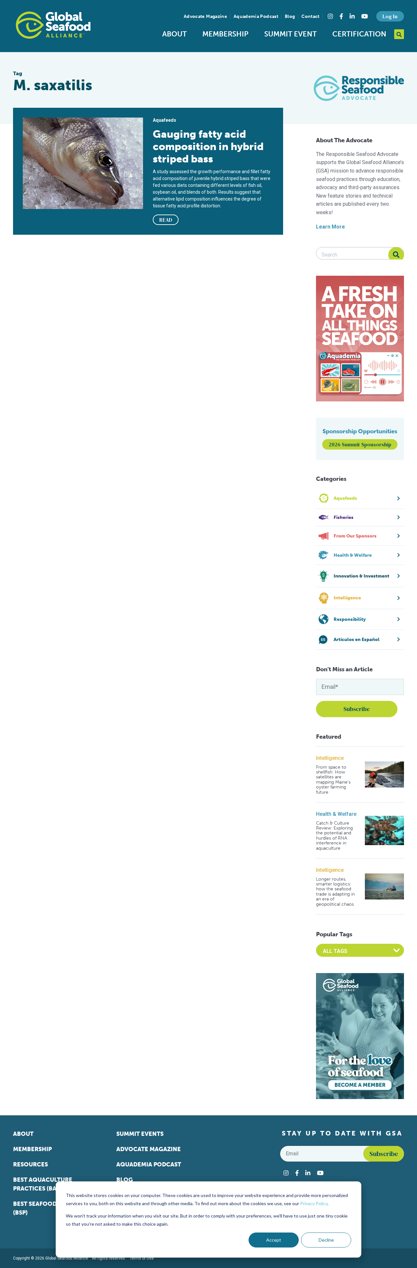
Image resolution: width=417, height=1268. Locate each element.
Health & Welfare (336, 814)
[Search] (396, 255)
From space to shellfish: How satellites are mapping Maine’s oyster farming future (333, 780)
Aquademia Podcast (256, 16)
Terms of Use (142, 1258)
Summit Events (140, 1133)
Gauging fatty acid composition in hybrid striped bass (208, 146)
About (174, 34)
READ (165, 219)
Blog (290, 16)
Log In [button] (389, 16)
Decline (326, 1240)
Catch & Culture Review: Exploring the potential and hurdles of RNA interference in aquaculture (334, 836)
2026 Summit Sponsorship (360, 444)
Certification (359, 34)
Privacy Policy (313, 1203)
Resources (30, 1164)
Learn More (330, 227)
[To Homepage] (53, 25)
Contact (310, 16)
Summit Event (290, 34)
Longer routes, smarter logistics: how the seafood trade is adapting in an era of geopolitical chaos (335, 892)
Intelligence (330, 758)
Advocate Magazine (205, 16)
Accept (273, 1240)
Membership (225, 34)
